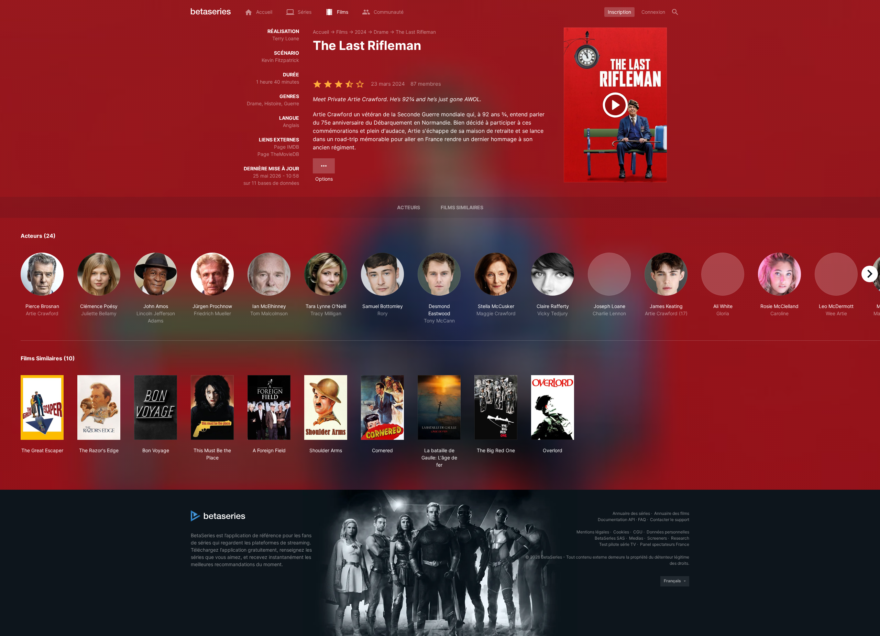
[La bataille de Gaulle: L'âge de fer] (439, 407)
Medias (636, 538)
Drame (381, 32)
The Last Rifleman (416, 32)
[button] (42, 288)
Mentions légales (592, 531)
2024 (360, 32)
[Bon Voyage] (155, 407)
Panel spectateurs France (664, 544)
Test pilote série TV (617, 544)
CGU (637, 531)
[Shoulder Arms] (325, 407)
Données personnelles (668, 531)
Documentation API (616, 519)
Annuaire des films (671, 513)
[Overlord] (552, 407)
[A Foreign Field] (269, 407)
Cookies (621, 531)
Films (342, 32)
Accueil (321, 32)
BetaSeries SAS (610, 538)
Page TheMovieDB (278, 154)
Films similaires (462, 207)
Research (680, 538)
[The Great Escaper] (42, 407)
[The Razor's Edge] (98, 407)
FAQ (642, 519)
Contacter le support (669, 519)
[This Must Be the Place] (212, 407)
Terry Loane (285, 38)
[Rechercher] (675, 12)
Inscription (619, 12)
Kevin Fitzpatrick (280, 60)
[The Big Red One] (495, 407)
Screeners (657, 538)
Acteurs (408, 207)
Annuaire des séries (631, 513)
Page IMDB (286, 147)
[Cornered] (382, 407)
